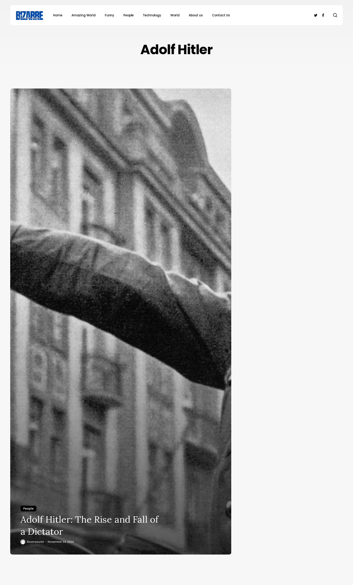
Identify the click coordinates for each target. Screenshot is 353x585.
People (28, 509)
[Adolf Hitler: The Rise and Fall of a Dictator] (120, 322)
